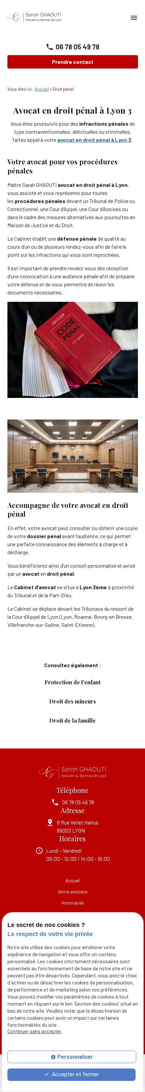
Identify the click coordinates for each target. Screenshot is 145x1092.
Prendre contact (72, 61)
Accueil (42, 89)
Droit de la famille (72, 720)
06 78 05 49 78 (77, 47)
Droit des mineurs (72, 701)
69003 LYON (78, 826)
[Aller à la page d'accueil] (34, 18)
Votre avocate (72, 891)
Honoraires (72, 902)
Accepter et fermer (75, 1074)
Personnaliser (75, 1057)
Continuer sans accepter (34, 1031)
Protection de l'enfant (72, 682)
